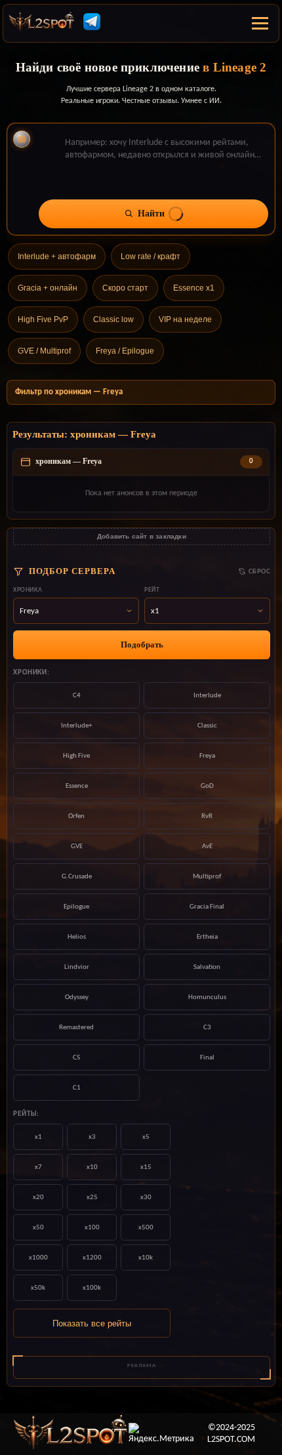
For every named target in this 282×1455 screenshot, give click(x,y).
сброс (259, 571)
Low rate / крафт (150, 256)
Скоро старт (125, 288)
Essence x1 (193, 288)
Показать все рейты (91, 1323)
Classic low (113, 319)
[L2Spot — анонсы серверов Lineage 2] (42, 23)
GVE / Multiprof (44, 351)
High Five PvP (43, 319)
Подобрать (142, 644)
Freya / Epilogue (125, 351)
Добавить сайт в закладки (141, 536)
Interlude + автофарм (57, 256)
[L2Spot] (71, 1434)
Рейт (151, 590)
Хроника (27, 590)
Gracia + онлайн (47, 288)
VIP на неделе (185, 319)
